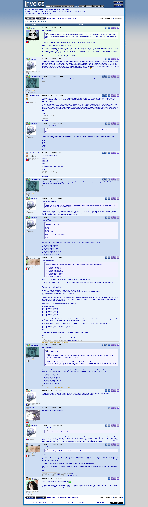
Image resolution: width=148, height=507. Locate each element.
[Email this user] (106, 77)
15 (111, 18)
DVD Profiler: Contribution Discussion (67, 18)
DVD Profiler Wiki (72, 340)
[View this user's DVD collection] (109, 29)
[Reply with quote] (118, 29)
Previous (116, 18)
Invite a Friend (97, 502)
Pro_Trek (31, 407)
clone (58, 339)
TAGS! (73, 337)
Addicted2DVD (35, 76)
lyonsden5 (34, 478)
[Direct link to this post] (115, 29)
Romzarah (34, 59)
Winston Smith (34, 95)
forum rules (56, 9)
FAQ (103, 502)
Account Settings (87, 502)
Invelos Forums (51, 18)
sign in (45, 13)
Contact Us (71, 502)
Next (120, 18)
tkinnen (33, 28)
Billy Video (45, 120)
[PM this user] (106, 29)
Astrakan (31, 257)
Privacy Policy (78, 502)
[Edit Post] (112, 29)
